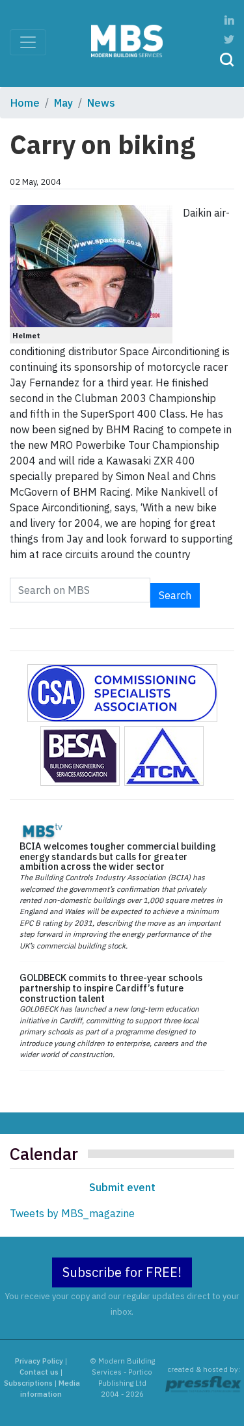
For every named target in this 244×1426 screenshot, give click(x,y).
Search (175, 595)
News (101, 102)
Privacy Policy (39, 1360)
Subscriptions (28, 1383)
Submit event (122, 1187)
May (63, 102)
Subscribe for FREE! (122, 1272)
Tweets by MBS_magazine (72, 1213)
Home (25, 102)
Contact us (39, 1372)
